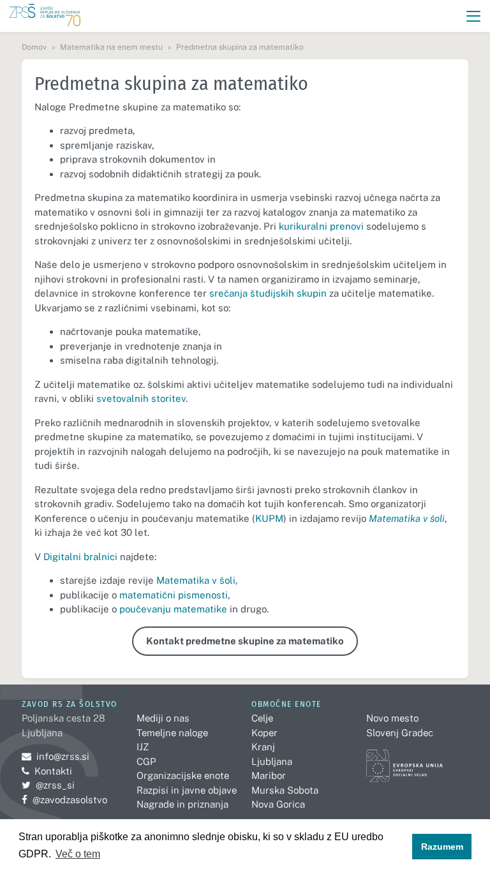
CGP (146, 761)
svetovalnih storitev (141, 398)
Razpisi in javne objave (187, 790)
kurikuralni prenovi (321, 226)
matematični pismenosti (173, 594)
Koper (264, 732)
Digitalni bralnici (80, 556)
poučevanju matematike (173, 609)
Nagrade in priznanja (182, 804)
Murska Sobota (284, 790)
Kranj (263, 746)
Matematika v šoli (195, 580)
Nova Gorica (278, 804)
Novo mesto (392, 718)
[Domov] (45, 16)
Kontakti (53, 771)
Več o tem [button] (78, 853)
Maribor (268, 775)
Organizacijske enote (183, 775)
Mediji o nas (163, 718)
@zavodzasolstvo (64, 799)
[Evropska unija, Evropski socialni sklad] (404, 760)
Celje (262, 718)
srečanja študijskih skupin (268, 293)
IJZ (143, 746)
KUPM (269, 518)
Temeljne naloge (172, 732)
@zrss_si (48, 785)
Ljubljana (271, 761)
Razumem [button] (442, 846)
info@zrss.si (55, 756)
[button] (473, 16)
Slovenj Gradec (399, 732)
